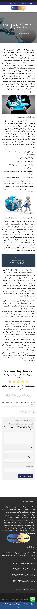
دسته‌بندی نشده (18, 22)
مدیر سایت (24, 412)
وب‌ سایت (29, 466)
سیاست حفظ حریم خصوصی (25, 589)
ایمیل (30, 457)
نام (31, 447)
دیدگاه (30, 430)
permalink (32, 405)
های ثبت (10, 33)
